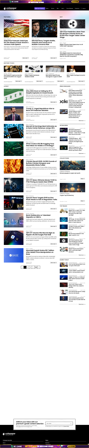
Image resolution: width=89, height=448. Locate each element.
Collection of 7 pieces (64, 193)
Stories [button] (52, 8)
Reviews (10, 73)
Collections (77, 8)
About (4, 442)
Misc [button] (58, 8)
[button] (70, 8)
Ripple (64, 30)
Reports (9, 38)
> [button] (38, 267)
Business (37, 38)
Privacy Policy (66, 426)
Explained (30, 73)
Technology (48, 444)
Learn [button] (62, 8)
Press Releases (70, 8)
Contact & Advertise (7, 444)
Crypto (31, 178)
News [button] (47, 8)
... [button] (33, 267)
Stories (5, 73)
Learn (26, 73)
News (5, 38)
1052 (36, 267)
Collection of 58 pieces (65, 171)
